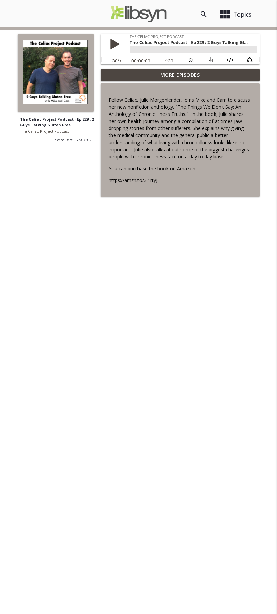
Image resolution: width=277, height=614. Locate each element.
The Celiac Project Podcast (44, 131)
